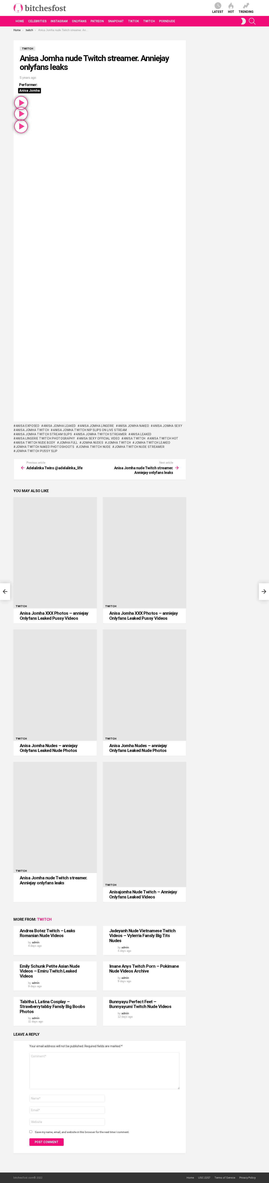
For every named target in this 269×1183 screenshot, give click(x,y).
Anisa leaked (141, 434)
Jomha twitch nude (94, 446)
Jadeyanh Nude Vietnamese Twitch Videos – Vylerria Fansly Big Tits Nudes (142, 935)
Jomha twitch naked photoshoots (45, 446)
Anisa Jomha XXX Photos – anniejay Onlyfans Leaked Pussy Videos (54, 616)
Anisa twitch (134, 438)
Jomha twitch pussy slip (37, 451)
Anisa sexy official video (99, 438)
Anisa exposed (28, 425)
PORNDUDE (167, 21)
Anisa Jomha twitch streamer (101, 434)
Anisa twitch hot (163, 438)
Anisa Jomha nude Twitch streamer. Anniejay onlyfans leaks (53, 880)
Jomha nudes (92, 442)
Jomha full (68, 442)
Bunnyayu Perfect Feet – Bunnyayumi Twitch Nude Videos (140, 1004)
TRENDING (246, 11)
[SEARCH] (252, 21)
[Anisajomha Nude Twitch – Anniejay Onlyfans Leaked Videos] (144, 824)
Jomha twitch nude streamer (139, 446)
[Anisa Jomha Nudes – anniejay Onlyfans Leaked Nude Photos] (55, 685)
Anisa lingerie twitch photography (45, 438)
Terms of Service (224, 1177)
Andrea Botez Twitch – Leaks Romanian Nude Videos (47, 933)
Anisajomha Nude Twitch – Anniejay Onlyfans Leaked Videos (143, 894)
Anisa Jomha (29, 91)
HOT (231, 11)
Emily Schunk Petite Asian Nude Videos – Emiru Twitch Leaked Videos (49, 971)
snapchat (116, 21)
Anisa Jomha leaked (60, 425)
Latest (217, 11)
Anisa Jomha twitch (32, 430)
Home (20, 21)
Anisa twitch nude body (35, 442)
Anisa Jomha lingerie (97, 425)
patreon (97, 21)
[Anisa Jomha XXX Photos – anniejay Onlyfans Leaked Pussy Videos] (55, 552)
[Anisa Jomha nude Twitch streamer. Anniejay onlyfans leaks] (55, 817)
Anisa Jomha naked (133, 425)
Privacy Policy (247, 1177)
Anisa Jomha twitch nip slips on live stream (90, 430)
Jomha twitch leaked (152, 442)
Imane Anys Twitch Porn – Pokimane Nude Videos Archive (144, 969)
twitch (149, 21)
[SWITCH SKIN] (243, 21)
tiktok (133, 21)
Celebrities (37, 21)
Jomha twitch (119, 442)
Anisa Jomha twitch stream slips (44, 434)
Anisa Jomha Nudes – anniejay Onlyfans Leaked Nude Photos (49, 748)
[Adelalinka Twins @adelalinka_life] (5, 591)
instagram (59, 21)
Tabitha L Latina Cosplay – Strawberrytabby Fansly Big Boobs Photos (52, 1006)
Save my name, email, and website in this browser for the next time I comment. (82, 1132)
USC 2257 (204, 1177)
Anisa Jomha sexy (167, 425)
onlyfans (79, 21)
